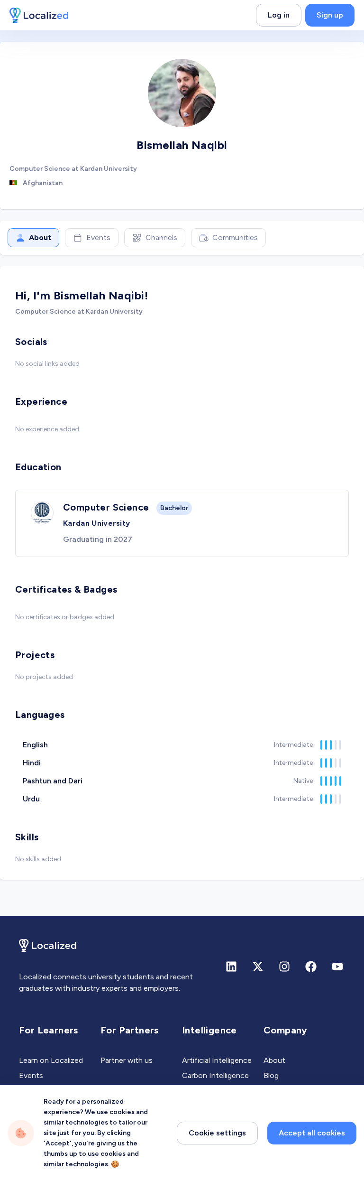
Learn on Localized (51, 1060)
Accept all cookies (312, 1132)
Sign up (330, 14)
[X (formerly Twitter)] (257, 966)
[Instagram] (284, 966)
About (40, 237)
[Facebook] (311, 966)
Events (98, 237)
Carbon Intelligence (215, 1075)
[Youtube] (337, 966)
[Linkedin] (231, 966)
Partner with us (126, 1060)
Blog (271, 1075)
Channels (161, 237)
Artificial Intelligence (217, 1060)
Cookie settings (217, 1132)
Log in (279, 14)
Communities (235, 237)
